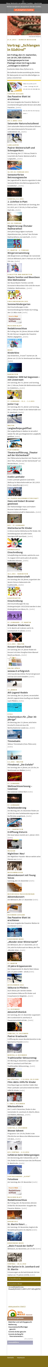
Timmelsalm (14, 741)
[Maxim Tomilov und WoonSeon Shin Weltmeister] (14, 272)
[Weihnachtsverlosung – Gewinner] (14, 780)
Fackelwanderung (17, 808)
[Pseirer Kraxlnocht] (14, 1031)
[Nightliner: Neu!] (14, 848)
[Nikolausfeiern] (14, 1101)
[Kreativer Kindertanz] (14, 619)
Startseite (10, 1357)
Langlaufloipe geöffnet (20, 428)
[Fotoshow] (14, 1173)
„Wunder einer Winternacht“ (23, 942)
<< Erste (25, 86)
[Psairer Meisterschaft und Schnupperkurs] (14, 142)
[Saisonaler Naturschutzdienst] (14, 118)
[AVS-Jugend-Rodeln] (14, 687)
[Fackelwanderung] (14, 802)
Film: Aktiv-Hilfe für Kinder (22, 1082)
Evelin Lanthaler (16, 477)
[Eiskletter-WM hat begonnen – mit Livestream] (14, 371)
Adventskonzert (16, 897)
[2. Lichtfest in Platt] (14, 196)
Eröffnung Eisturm (17, 832)
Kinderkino (13, 353)
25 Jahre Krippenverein (20, 966)
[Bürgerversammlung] (14, 247)
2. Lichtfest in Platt (17, 202)
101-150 (36, 86)
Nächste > (37, 110)
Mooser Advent (16, 1131)
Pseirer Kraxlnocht (17, 1036)
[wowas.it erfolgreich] (14, 665)
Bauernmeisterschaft (19, 577)
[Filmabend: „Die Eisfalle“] (14, 759)
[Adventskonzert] (14, 891)
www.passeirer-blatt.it (17, 1306)
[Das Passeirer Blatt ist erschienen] (14, 91)
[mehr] (18, 107)
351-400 (27, 110)
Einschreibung (15, 552)
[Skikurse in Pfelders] (14, 982)
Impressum (21, 1357)
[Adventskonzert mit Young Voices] (14, 870)
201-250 (30, 89)
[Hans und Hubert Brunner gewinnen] (14, 495)
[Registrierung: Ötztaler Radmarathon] (14, 220)
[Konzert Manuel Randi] (14, 641)
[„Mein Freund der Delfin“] (14, 1240)
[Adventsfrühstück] (14, 1006)
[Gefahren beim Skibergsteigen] (14, 1149)
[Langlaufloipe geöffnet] (14, 423)
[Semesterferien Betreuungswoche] (14, 169)
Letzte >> (25, 113)
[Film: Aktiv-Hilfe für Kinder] (14, 1076)
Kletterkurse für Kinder (20, 528)
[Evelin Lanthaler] (14, 474)
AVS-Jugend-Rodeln (18, 692)
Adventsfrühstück (17, 1012)
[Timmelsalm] (14, 738)
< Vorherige (30, 86)
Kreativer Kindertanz (19, 625)
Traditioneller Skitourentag (22, 1058)
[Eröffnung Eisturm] (14, 826)
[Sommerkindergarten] (14, 298)
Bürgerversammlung (18, 253)
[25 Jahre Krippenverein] (14, 960)
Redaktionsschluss (17, 328)
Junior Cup (13, 404)
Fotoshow (13, 1179)
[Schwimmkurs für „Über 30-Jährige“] (14, 711)
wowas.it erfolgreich (18, 671)
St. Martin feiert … (17, 1224)
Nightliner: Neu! (16, 854)
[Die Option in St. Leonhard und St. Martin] (14, 1261)
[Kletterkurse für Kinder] (14, 522)
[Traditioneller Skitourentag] (14, 1052)
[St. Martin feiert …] (14, 1219)
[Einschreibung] (14, 547)
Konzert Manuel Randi (19, 647)
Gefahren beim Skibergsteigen (23, 1155)
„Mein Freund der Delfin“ (21, 1246)
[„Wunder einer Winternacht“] (14, 936)
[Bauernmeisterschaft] (14, 571)
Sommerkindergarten (19, 304)
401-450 (32, 110)
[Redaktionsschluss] (14, 323)
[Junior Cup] (14, 398)
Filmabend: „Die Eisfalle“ (21, 765)
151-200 (25, 89)
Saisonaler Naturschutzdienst (23, 123)
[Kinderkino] (14, 347)
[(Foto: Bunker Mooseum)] (24, 35)
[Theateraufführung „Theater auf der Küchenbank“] (14, 447)
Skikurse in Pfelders (18, 988)
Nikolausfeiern (15, 1106)
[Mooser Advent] (14, 1125)
